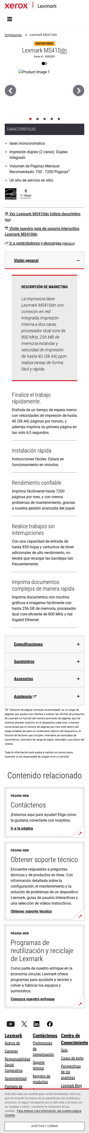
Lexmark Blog (71, 1085)
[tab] (30, 119)
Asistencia (23, 696)
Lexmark (13, 1035)
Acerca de (12, 1043)
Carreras (11, 1051)
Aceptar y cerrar (44, 1126)
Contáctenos (45, 1035)
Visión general (26, 260)
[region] (44, 1111)
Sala (64, 1050)
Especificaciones (28, 644)
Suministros (24, 661)
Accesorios (23, 678)
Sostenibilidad (16, 1078)
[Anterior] (10, 90)
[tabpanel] (44, 452)
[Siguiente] (78, 90)
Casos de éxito (72, 1058)
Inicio (59, 6)
